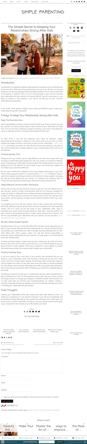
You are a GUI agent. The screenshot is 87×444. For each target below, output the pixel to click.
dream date (43, 174)
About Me (45, 1)
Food (26, 1)
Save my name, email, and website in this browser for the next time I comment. (31, 397)
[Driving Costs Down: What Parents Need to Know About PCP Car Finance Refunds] (39, 323)
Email (3, 383)
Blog (12, 1)
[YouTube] (79, 1)
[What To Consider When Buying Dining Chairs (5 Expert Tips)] (8, 323)
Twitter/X (9, 438)
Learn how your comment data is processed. (44, 410)
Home (5, 1)
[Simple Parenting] (43, 10)
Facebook (44, 438)
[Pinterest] (76, 1)
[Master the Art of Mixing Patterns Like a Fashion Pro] (54, 323)
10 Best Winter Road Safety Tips (12, 343)
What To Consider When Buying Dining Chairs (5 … (9, 331)
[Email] (84, 1)
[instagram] (74, 27)
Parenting (34, 1)
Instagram (27, 438)
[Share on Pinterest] (9, 337)
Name (3, 376)
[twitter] (70, 27)
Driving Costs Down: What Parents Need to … (39, 331)
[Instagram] (74, 1)
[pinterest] (82, 27)
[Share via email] (2, 337)
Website (4, 390)
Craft (19, 1)
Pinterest (61, 438)
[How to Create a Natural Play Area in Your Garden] (24, 323)
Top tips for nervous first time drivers (48, 343)
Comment (5, 356)
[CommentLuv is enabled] (10, 406)
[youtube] (74, 31)
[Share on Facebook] (4, 337)
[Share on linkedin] (11, 337)
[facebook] (78, 27)
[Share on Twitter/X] (7, 337)
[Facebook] (82, 1)
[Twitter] (71, 1)
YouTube (79, 438)
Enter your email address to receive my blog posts (76, 62)
